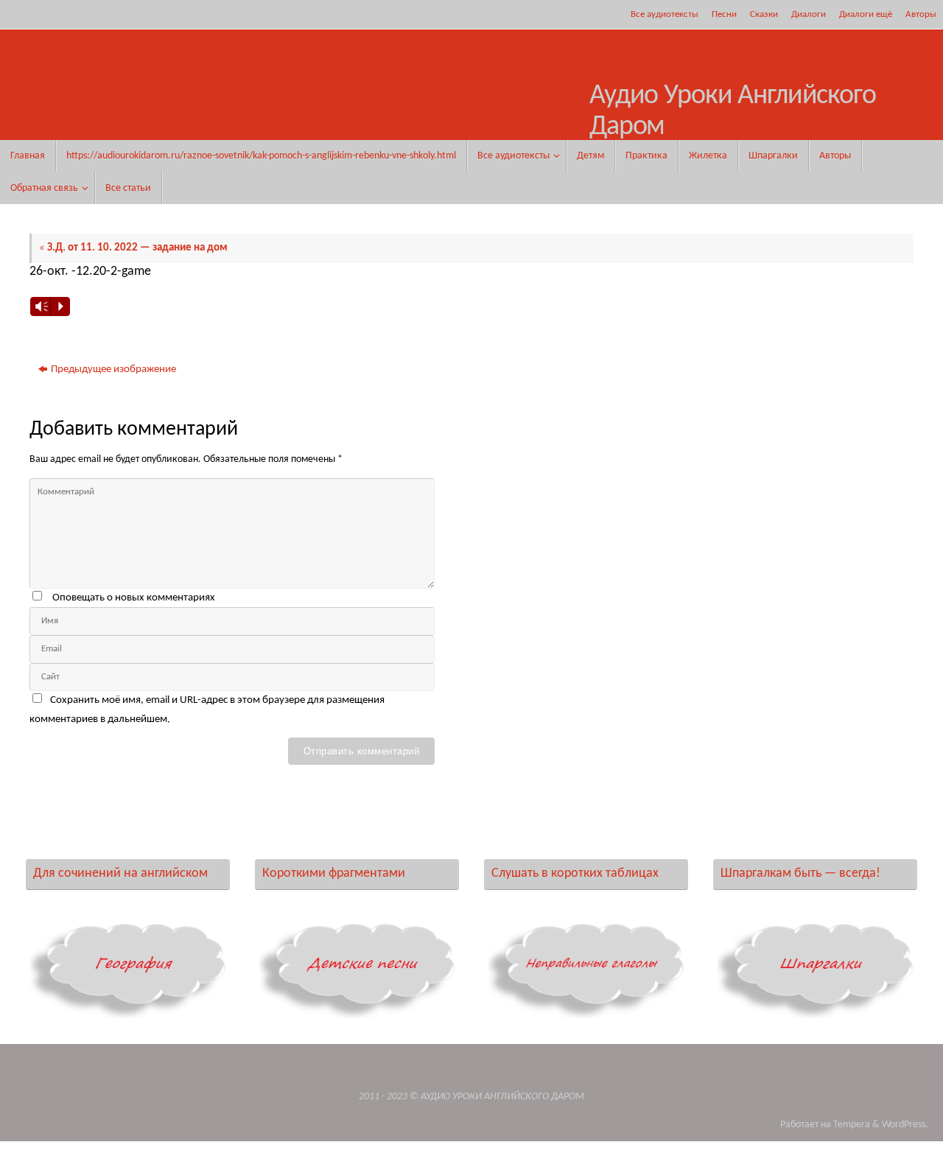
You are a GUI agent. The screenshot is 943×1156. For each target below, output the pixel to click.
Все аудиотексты (664, 14)
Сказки (764, 14)
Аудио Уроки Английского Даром (732, 111)
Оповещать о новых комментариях (133, 597)
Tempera (851, 1124)
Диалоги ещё (865, 14)
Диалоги (808, 14)
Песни (724, 14)
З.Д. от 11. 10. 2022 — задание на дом (133, 247)
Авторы (920, 14)
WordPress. (905, 1124)
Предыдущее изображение (113, 369)
